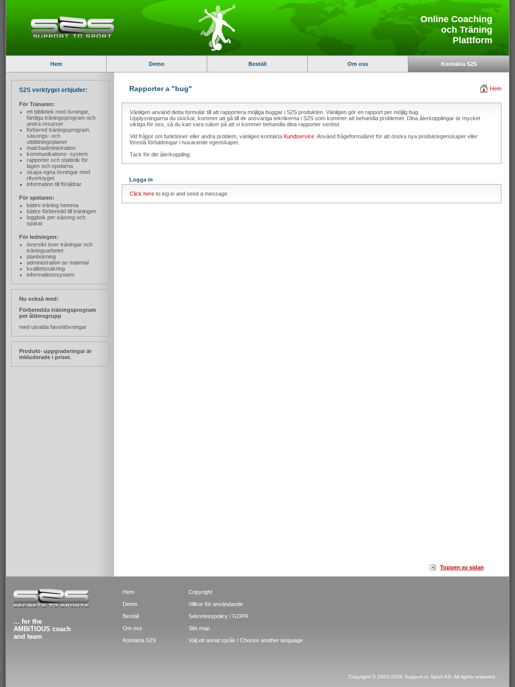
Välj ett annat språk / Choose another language (246, 640)
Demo (156, 64)
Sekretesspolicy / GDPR (218, 616)
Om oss (358, 64)
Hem (56, 64)
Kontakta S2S (459, 64)
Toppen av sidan (462, 567)
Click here (142, 194)
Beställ (257, 64)
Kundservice (299, 136)
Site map (199, 628)
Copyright (200, 592)
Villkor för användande (216, 604)
